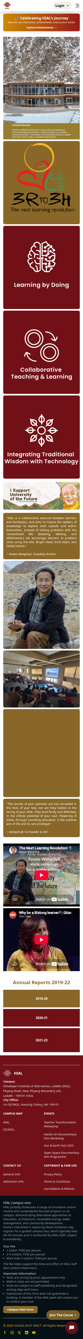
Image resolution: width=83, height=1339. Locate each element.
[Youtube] (33, 1332)
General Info (11, 1174)
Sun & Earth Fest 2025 (59, 1145)
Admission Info (13, 1181)
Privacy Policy (53, 1174)
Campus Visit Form (20, 1309)
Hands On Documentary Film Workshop (60, 1136)
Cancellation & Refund (59, 1189)
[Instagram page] (12, 1332)
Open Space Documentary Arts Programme (61, 1155)
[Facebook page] (4, 1332)
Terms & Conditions (57, 1181)
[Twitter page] (19, 1332)
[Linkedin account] (26, 1332)
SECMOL (9, 1129)
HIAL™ (37, 1325)
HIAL (6, 1122)
